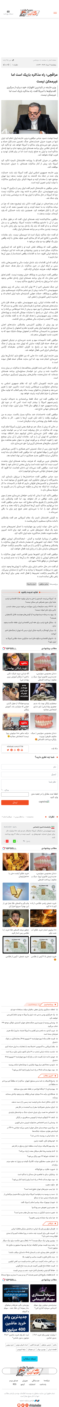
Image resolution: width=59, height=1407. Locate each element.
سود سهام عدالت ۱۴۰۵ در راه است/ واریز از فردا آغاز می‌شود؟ (33, 1069)
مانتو (55, 1345)
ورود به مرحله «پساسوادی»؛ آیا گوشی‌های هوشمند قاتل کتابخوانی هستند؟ (30, 616)
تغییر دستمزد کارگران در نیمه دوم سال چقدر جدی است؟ (34, 1212)
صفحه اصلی (52, 60)
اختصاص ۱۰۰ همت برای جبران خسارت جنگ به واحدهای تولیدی (32, 1112)
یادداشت (43, 1384)
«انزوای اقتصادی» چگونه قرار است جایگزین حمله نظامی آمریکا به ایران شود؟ (31, 640)
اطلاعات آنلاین (29, 12)
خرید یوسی (10, 1345)
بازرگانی (50, 1223)
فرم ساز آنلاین (34, 1345)
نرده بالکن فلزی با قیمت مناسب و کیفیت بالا (39, 1256)
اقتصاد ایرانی (52, 1349)
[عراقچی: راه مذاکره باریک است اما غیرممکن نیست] (29, 117)
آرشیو (23, 1384)
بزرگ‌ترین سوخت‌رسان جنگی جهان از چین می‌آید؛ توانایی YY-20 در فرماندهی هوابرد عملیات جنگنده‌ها (32, 1129)
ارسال (15, 802)
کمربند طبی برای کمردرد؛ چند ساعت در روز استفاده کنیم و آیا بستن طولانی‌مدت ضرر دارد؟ (32, 1235)
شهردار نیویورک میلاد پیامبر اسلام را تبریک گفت (38, 1202)
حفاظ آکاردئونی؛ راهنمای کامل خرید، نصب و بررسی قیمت (34, 1270)
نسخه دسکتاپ (29, 1359)
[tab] (50, 1004)
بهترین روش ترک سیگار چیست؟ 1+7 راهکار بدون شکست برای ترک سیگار (29, 1240)
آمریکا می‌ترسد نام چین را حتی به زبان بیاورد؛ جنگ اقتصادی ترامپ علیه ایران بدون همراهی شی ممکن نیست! (30, 600)
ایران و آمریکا (31, 584)
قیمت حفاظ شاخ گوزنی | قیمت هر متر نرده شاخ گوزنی (35, 1265)
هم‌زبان (25, 1380)
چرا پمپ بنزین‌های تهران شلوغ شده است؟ (39, 1189)
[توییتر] (23, 1405)
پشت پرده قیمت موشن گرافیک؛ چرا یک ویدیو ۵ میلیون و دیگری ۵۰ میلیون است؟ (32, 1246)
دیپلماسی (36, 60)
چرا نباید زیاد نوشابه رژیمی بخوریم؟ (42, 1217)
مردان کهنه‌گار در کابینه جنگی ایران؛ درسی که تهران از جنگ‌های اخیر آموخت (30, 632)
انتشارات (32, 1384)
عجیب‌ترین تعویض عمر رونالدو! (43, 1207)
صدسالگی (35, 1380)
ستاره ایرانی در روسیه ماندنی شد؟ (42, 1135)
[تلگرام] (19, 1405)
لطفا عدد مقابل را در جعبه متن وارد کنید (44, 795)
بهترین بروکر (41, 1349)
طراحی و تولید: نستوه (27, 1400)
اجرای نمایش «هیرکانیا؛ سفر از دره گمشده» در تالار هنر (35, 1107)
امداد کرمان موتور (22, 1345)
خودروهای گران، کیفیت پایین (44, 1140)
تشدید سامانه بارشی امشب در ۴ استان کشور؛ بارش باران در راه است (30, 1051)
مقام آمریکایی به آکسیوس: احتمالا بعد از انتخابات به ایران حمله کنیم (30, 1046)
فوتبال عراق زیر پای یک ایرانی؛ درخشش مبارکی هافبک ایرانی (33, 1228)
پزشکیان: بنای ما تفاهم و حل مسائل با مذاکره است (36, 1174)
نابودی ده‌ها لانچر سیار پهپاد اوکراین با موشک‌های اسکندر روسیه (32, 1064)
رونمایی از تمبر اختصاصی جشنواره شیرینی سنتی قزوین (35, 1122)
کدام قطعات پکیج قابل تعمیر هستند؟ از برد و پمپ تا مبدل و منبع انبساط (28, 1274)
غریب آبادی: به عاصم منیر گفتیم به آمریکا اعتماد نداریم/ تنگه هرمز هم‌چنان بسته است (32, 1032)
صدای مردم (13, 1380)
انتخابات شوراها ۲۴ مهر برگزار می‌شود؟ (41, 1156)
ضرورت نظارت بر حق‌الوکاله (45, 1169)
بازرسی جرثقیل (46, 1345)
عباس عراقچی (43, 584)
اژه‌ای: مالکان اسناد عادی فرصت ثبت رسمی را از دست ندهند (33, 1102)
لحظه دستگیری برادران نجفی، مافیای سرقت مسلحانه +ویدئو (33, 1009)
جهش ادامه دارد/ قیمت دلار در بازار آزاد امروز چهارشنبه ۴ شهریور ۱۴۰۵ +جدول (31, 1058)
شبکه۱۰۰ (47, 1380)
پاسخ (28, 841)
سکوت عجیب (50, 1184)
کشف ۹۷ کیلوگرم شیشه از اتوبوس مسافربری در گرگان (35, 1117)
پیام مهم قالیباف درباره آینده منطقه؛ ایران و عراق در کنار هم (33, 1146)
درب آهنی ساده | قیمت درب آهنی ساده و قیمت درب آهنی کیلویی (31, 1261)
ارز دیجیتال (31, 1349)
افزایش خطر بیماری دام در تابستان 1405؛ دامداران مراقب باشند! (32, 1252)
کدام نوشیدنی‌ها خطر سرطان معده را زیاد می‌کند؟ (37, 1151)
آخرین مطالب (48, 1075)
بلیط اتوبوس (21, 1349)
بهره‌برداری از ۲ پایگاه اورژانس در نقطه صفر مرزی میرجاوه (34, 1089)
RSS (14, 1384)
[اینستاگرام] (27, 1405)
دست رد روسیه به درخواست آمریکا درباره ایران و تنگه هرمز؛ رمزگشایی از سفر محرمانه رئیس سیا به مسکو (31, 1196)
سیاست (43, 60)
